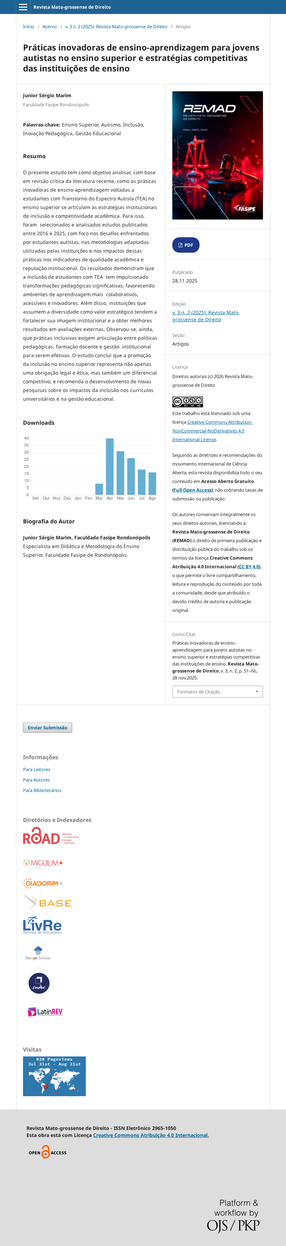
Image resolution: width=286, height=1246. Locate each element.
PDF (188, 245)
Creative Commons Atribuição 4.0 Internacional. (151, 1135)
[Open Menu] (23, 7)
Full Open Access (192, 490)
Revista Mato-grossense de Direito (72, 7)
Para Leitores (36, 769)
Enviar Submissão (47, 727)
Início (28, 26)
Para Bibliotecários (42, 790)
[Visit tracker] (54, 1094)
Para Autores (36, 780)
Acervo (50, 26)
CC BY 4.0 (249, 566)
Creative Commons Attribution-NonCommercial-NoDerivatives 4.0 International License (212, 431)
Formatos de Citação (198, 692)
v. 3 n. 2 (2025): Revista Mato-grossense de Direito (116, 26)
